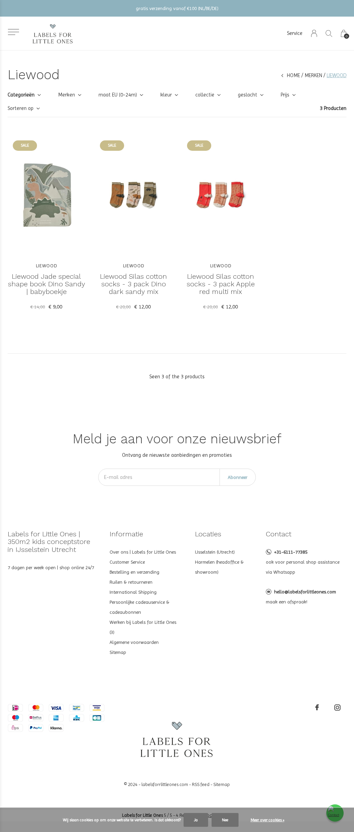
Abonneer (238, 477)
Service (294, 33)
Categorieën (21, 95)
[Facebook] (317, 707)
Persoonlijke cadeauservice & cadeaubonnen (139, 607)
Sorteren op (21, 108)
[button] (13, 32)
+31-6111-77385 (290, 552)
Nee (225, 819)
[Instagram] (337, 707)
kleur (166, 95)
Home (293, 75)
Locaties (208, 534)
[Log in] (314, 33)
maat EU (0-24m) (118, 95)
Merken (313, 75)
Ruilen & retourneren (131, 582)
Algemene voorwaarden (134, 642)
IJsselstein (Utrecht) (215, 552)
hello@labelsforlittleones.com (305, 591)
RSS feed (200, 784)
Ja (196, 819)
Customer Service (127, 562)
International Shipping (133, 592)
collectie (204, 95)
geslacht (247, 95)
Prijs (285, 95)
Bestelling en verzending (134, 572)
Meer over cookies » (268, 819)
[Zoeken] (329, 33)
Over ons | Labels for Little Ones (143, 552)
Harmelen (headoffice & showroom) (219, 567)
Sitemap (118, 652)
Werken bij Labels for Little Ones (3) (143, 627)
